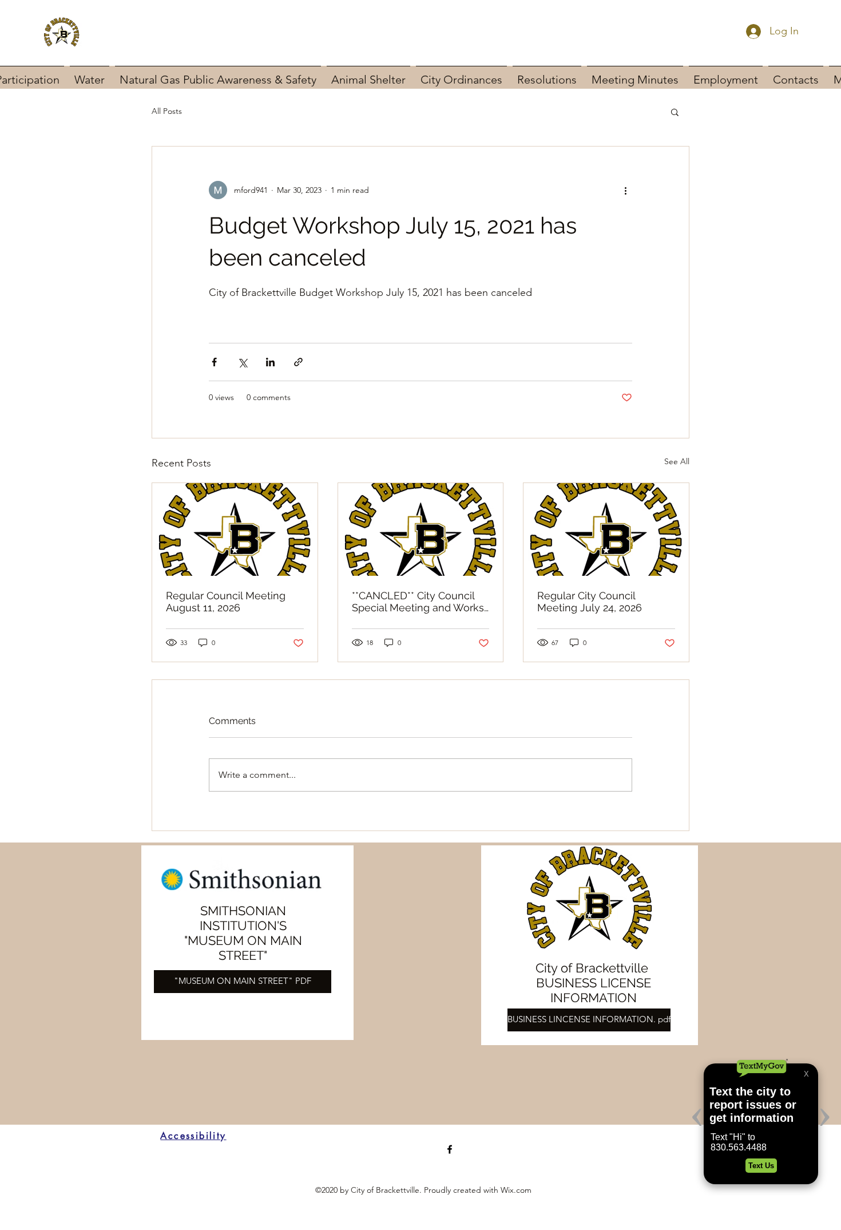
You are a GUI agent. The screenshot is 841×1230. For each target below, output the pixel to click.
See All (676, 461)
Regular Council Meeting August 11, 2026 (225, 602)
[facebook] (449, 1149)
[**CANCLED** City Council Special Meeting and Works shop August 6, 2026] (420, 529)
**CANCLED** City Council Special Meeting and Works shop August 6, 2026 (418, 602)
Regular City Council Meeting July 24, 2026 (589, 602)
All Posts (167, 111)
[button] (674, 111)
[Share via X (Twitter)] (242, 362)
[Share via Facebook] (214, 362)
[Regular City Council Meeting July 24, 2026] (606, 529)
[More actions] (625, 190)
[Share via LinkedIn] (270, 362)
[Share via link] (298, 362)
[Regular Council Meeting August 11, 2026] (235, 529)
